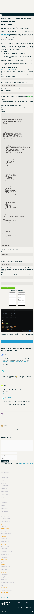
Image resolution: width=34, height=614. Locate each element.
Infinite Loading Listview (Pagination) (6, 577)
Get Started (19, 604)
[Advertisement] (17, 6)
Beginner (19, 605)
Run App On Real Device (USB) (5, 518)
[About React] (1, 14)
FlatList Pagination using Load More (6, 576)
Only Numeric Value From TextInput (6, 551)
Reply (3, 366)
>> (4, 597)
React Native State (4, 482)
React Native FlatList (4, 505)
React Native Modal (4, 497)
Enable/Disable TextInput (4, 557)
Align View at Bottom (4, 531)
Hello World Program (4, 470)
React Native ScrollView (4, 491)
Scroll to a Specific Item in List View (6, 590)
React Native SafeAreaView (5, 486)
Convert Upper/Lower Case (5, 549)
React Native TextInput (4, 488)
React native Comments (4, 477)
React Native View (4, 479)
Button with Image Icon (4, 562)
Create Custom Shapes (4, 530)
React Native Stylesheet (4, 485)
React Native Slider (4, 502)
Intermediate (20, 607)
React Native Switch (4, 500)
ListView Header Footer (4, 580)
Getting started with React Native (7, 69)
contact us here (8, 336)
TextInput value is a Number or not (6, 546)
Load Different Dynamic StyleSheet (6, 533)
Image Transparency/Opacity (5, 566)
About (27, 604)
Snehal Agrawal (7, 370)
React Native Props (4, 483)
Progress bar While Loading (5, 595)
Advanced (19, 609)
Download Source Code (8, 287)
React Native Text (3, 480)
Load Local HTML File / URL (5, 594)
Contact (27, 605)
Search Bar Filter (3, 585)
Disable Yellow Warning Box (5, 516)
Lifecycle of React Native (5, 513)
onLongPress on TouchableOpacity (6, 561)
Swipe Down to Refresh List (5, 574)
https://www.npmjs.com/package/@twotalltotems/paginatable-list (16, 361)
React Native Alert (4, 496)
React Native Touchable (4, 494)
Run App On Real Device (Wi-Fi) (5, 519)
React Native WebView (4, 503)
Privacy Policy (28, 607)
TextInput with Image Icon (5, 554)
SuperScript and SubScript (5, 541)
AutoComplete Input (4, 548)
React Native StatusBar (4, 508)
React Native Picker (4, 499)
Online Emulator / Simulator (5, 472)
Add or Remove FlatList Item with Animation (7, 582)
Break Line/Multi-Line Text (5, 543)
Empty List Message (4, 579)
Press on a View (3, 526)
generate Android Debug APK (5, 521)
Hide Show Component (4, 534)
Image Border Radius (4, 569)
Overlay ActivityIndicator (4, 511)
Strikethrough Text (4, 538)
